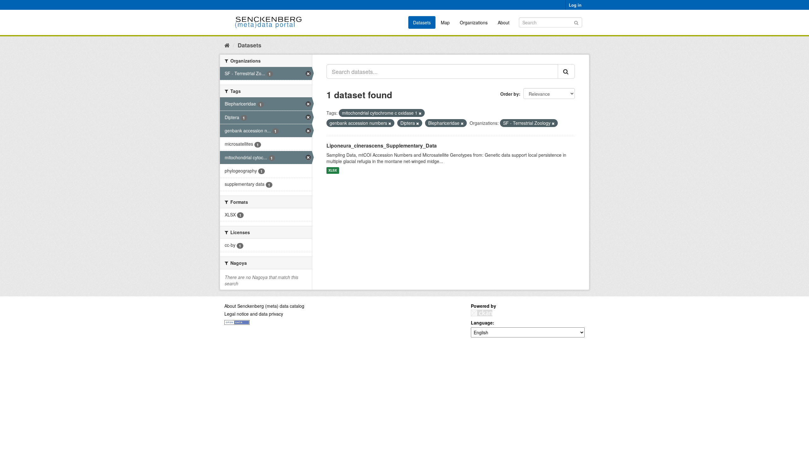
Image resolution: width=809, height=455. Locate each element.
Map (445, 22)
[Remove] (420, 113)
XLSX (332, 170)
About (503, 22)
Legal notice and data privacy (253, 314)
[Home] (227, 45)
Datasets (422, 22)
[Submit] (576, 22)
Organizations (474, 22)
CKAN (481, 313)
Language (482, 322)
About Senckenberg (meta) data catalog (264, 306)
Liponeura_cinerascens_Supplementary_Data (381, 145)
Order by (509, 94)
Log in (575, 5)
